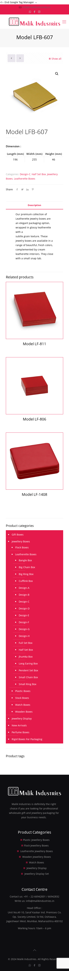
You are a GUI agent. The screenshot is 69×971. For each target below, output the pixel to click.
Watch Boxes (22, 704)
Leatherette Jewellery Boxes (36, 851)
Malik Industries (26, 959)
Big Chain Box (27, 567)
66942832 (53, 896)
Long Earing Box (28, 663)
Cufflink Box (26, 581)
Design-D (24, 608)
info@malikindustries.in (36, 7)
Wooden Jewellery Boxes (36, 856)
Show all (56, 58)
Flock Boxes (22, 547)
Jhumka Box (26, 656)
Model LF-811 (34, 343)
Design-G (24, 629)
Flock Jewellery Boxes (36, 845)
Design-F (24, 622)
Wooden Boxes (24, 711)
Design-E (24, 615)
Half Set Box (39, 174)
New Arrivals (19, 725)
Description (34, 205)
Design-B (24, 594)
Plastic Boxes (22, 691)
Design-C (25, 174)
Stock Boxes (22, 698)
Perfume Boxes (20, 732)
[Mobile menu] (64, 22)
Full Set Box (25, 643)
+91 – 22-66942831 (35, 896)
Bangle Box (25, 560)
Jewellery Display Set (36, 873)
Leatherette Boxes (24, 178)
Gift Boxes (18, 534)
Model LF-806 (34, 419)
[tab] (34, 205)
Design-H (24, 636)
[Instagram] (39, 11)
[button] (57, 73)
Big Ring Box (26, 574)
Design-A (24, 587)
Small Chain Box (28, 677)
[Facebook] (34, 11)
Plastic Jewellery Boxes (36, 840)
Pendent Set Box (28, 670)
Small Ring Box (27, 684)
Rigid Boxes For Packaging (27, 739)
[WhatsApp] (30, 11)
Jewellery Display (22, 718)
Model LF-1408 (34, 494)
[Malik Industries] (34, 21)
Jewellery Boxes (21, 541)
